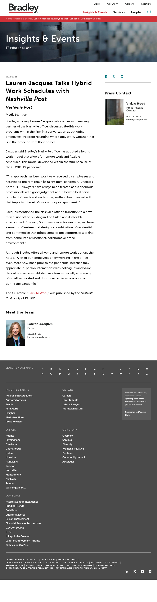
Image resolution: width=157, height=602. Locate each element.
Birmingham (13, 439)
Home (9, 18)
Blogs (97, 4)
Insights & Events (95, 12)
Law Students (70, 400)
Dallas (9, 453)
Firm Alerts (12, 408)
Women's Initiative (73, 448)
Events (9, 404)
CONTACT (32, 559)
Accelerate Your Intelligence (22, 501)
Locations (146, 4)
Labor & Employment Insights (23, 540)
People (136, 12)
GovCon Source (15, 527)
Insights (10, 413)
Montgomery (13, 474)
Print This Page (20, 48)
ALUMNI (30, 565)
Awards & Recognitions (19, 395)
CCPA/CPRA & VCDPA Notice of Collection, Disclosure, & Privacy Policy (47, 562)
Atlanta (10, 435)
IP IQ (8, 531)
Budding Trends (15, 505)
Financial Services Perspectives (23, 523)
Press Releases (14, 421)
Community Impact (73, 457)
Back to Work (38, 293)
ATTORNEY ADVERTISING (79, 565)
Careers (129, 4)
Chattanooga (13, 448)
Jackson (10, 466)
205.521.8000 (48, 559)
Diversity (67, 444)
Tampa (10, 483)
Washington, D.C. (16, 487)
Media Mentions (15, 417)
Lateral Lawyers (71, 404)
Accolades (68, 461)
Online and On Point (17, 545)
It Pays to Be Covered (18, 536)
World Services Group (50, 565)
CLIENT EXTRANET (15, 559)
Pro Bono (67, 453)
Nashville (11, 479)
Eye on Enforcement (17, 518)
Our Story (112, 4)
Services (119, 12)
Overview (68, 435)
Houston (11, 457)
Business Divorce (15, 514)
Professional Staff (72, 408)
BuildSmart (12, 510)
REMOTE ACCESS (14, 565)
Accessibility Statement (105, 562)
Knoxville (11, 470)
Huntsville (12, 461)
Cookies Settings (104, 565)
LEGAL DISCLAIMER (67, 559)
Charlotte (11, 444)
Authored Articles (16, 400)
